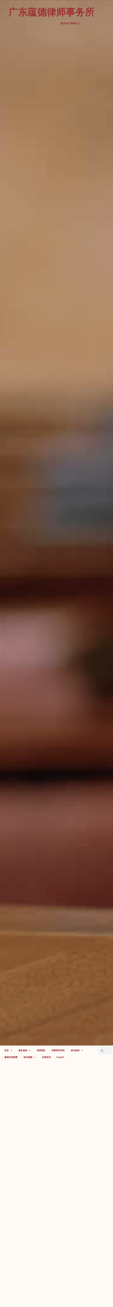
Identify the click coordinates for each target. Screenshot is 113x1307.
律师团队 (41, 1050)
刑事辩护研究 (58, 1050)
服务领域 (22, 1050)
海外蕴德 (28, 1057)
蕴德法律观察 (11, 1057)
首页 (6, 1050)
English (60, 1057)
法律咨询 (46, 1057)
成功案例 (75, 1050)
